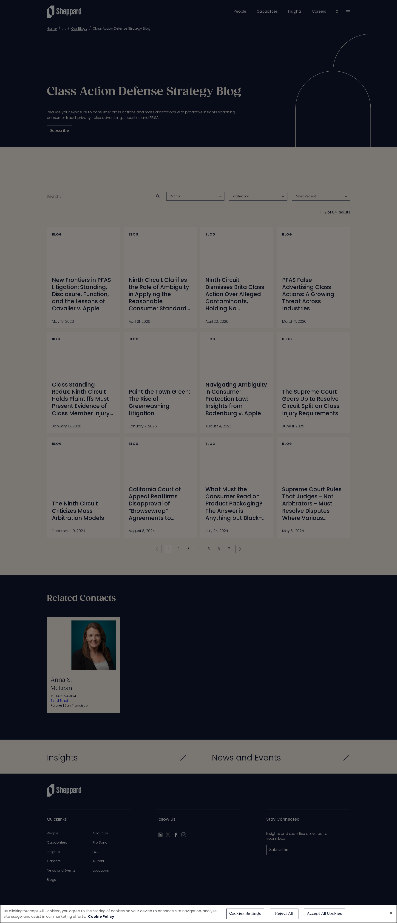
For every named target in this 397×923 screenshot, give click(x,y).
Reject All (284, 914)
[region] (198, 914)
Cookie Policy (101, 916)
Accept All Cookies (324, 914)
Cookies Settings (245, 914)
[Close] (391, 913)
